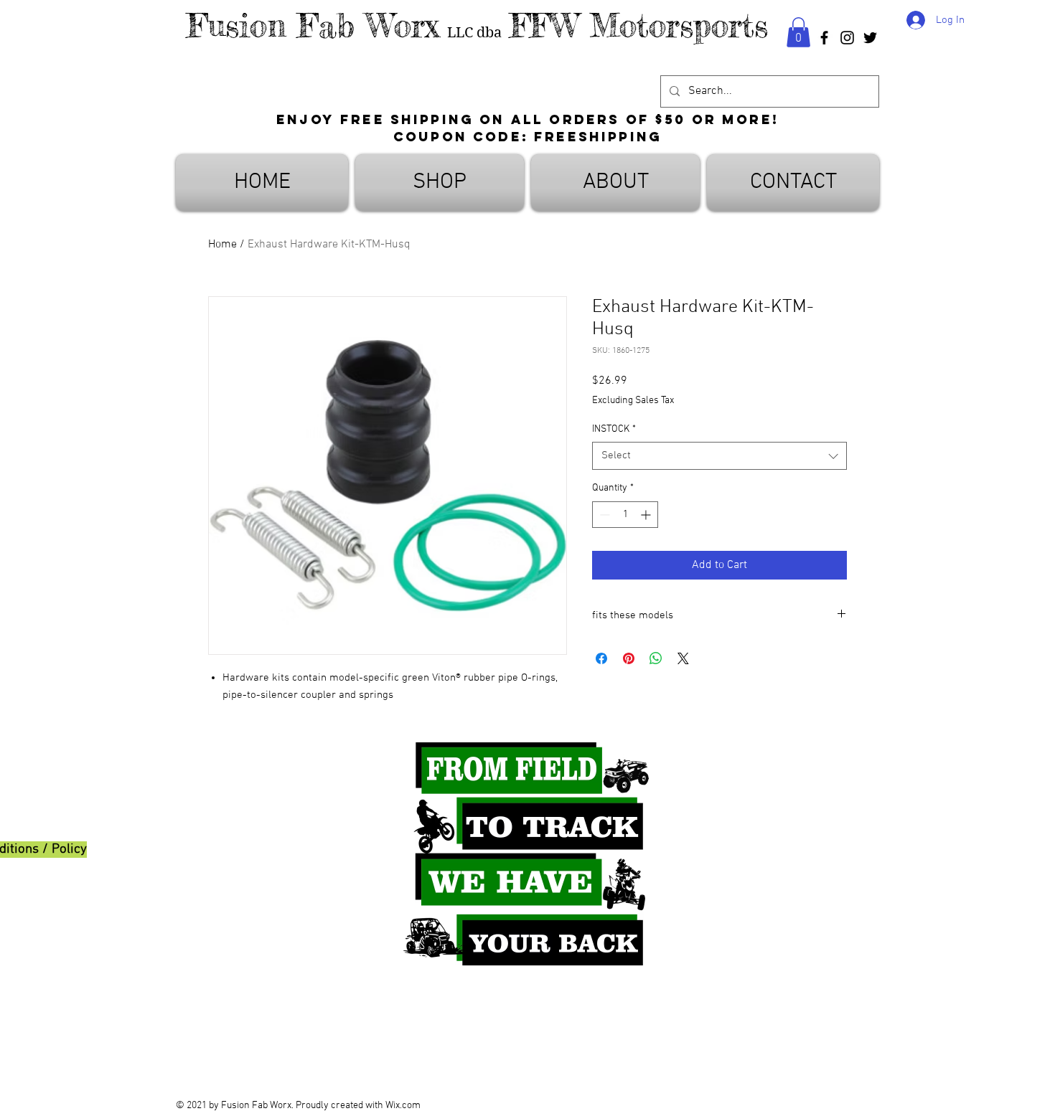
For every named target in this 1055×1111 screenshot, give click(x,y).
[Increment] (647, 514)
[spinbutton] (625, 514)
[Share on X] (683, 658)
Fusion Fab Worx (313, 25)
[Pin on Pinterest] (628, 658)
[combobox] (719, 456)
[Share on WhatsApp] (656, 658)
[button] (798, 32)
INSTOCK (614, 429)
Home (222, 244)
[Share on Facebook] (601, 658)
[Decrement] (603, 514)
